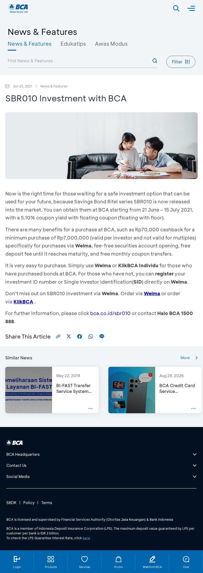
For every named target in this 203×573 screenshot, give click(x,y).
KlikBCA (23, 301)
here (86, 538)
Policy (29, 502)
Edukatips (73, 43)
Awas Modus (111, 43)
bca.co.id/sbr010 (110, 313)
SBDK (11, 502)
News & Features (30, 43)
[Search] (176, 8)
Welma (152, 293)
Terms (46, 502)
